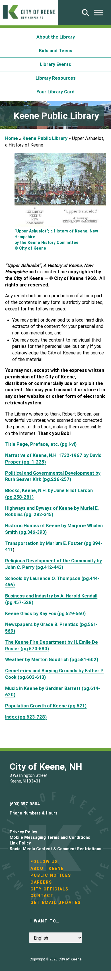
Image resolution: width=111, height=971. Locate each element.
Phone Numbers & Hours (33, 813)
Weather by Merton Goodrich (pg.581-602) (51, 659)
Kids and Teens (55, 50)
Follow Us (44, 861)
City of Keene (70, 959)
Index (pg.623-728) (26, 717)
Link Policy (20, 843)
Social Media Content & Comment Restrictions (55, 848)
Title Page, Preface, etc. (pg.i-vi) (41, 444)
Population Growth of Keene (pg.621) (46, 706)
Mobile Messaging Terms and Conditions (50, 837)
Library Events (55, 64)
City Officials (49, 889)
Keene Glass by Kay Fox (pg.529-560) (45, 613)
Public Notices (50, 875)
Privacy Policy (23, 831)
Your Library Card (55, 92)
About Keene (47, 868)
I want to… (44, 921)
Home (11, 138)
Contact (42, 895)
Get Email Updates (55, 902)
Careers (41, 882)
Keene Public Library (44, 138)
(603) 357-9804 (25, 804)
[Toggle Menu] (98, 12)
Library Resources (56, 78)
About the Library (55, 37)
